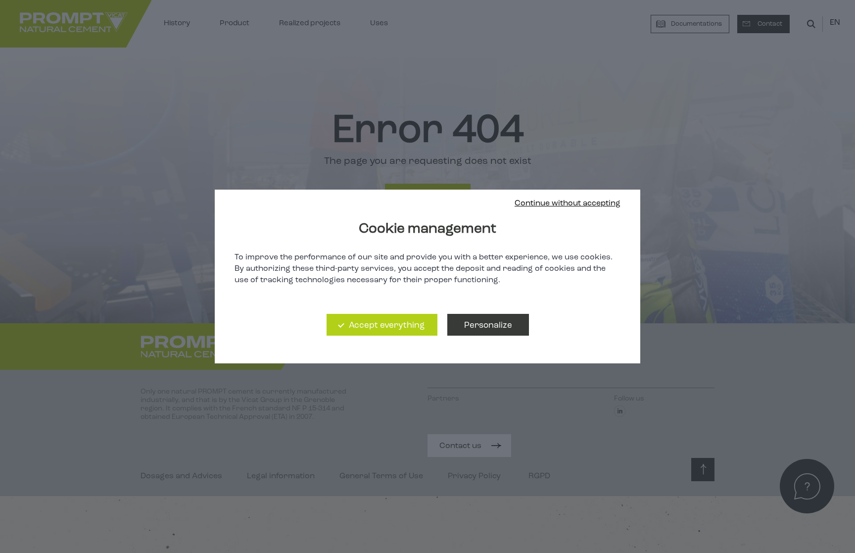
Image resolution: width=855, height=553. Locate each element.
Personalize (488, 325)
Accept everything (387, 325)
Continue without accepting (567, 203)
